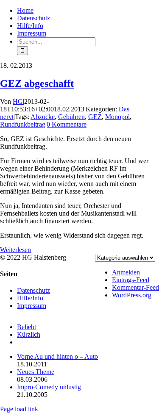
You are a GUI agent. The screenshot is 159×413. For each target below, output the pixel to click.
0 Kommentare (66, 124)
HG (18, 101)
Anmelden (126, 272)
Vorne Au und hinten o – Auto (57, 356)
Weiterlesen (15, 249)
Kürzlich (28, 334)
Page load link (19, 409)
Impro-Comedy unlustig (49, 387)
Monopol (117, 116)
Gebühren (71, 116)
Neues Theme (35, 371)
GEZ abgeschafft (37, 83)
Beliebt (26, 326)
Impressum (31, 305)
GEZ (95, 116)
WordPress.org (131, 295)
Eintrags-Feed (130, 279)
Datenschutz (33, 290)
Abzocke (43, 116)
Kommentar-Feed (135, 287)
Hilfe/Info (30, 298)
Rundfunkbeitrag (22, 124)
